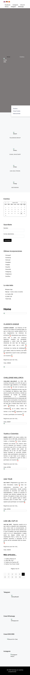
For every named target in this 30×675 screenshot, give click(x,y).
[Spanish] (9, 1)
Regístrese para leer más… (11, 359)
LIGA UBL (19, 671)
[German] (6, 1)
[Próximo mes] (22, 202)
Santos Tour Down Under (12, 564)
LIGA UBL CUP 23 (11, 521)
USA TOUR (8, 479)
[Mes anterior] (8, 202)
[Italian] (8, 1)
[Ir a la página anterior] (5, 574)
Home (8, 57)
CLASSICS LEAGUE (11, 324)
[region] (15, 119)
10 (19, 577)
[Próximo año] (24, 202)
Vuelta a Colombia (11, 434)
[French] (5, 1)
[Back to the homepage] (5, 60)
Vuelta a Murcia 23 (10, 558)
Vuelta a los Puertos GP (11, 562)
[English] (4, 1)
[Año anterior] (5, 202)
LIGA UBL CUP (9, 560)
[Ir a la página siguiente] (23, 577)
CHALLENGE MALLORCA (13, 378)
